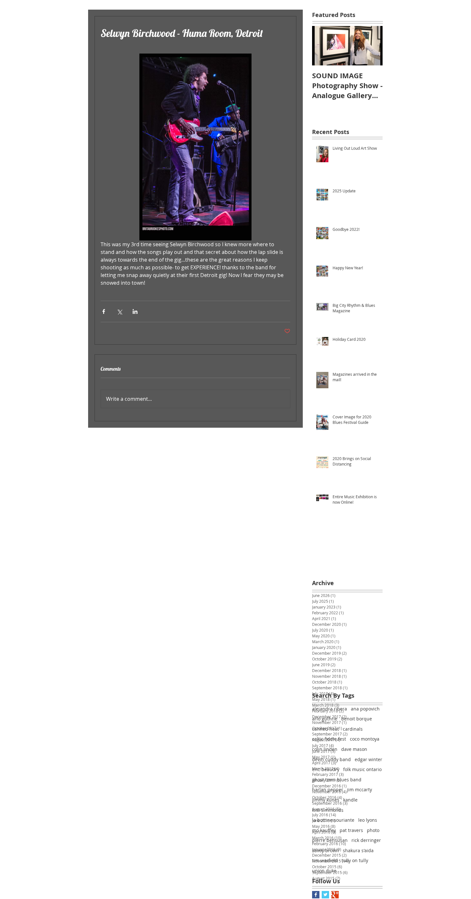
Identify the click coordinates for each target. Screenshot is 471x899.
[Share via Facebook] (104, 311)
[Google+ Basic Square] (335, 894)
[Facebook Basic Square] (315, 894)
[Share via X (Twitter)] (119, 311)
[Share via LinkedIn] (135, 311)
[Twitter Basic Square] (325, 894)
